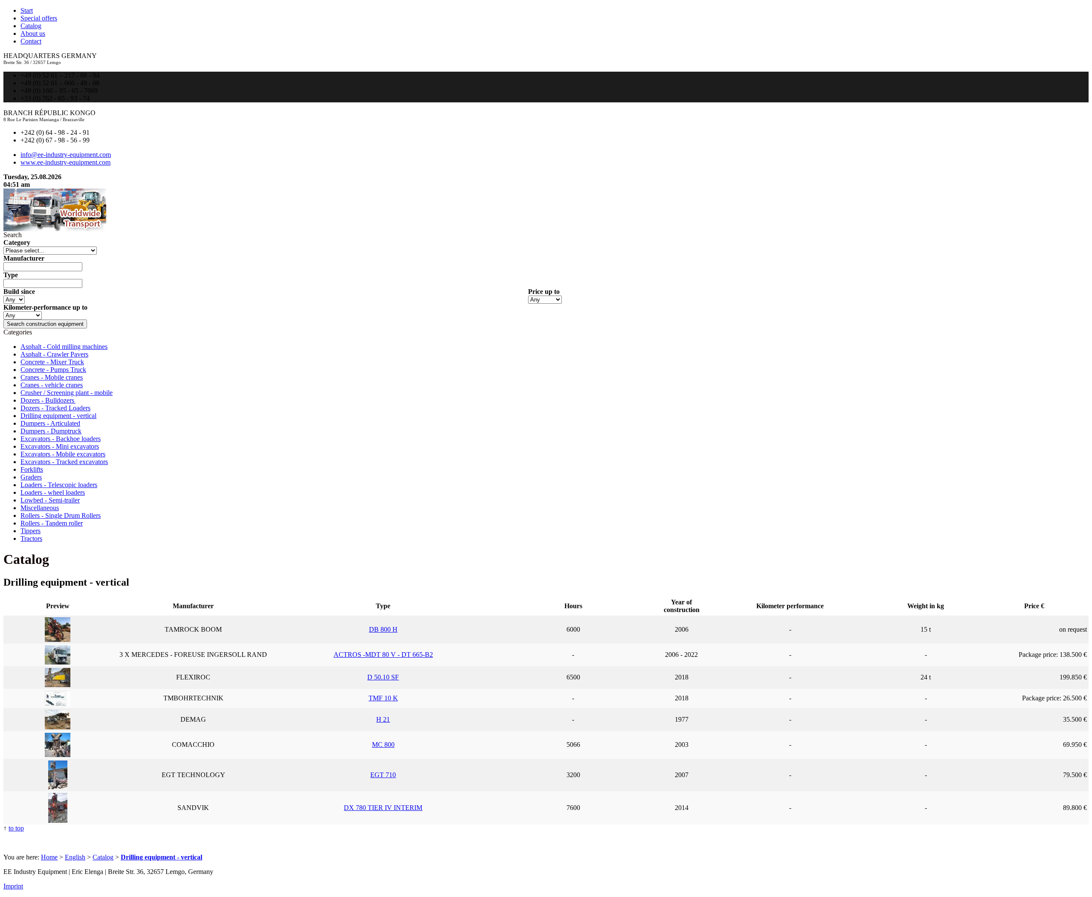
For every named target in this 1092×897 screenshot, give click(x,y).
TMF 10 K (383, 698)
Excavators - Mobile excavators (62, 454)
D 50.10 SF (383, 677)
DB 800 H (383, 629)
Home (49, 857)
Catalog (30, 25)
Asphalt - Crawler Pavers (54, 354)
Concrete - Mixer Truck (52, 362)
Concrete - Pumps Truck (53, 369)
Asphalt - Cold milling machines (63, 346)
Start (26, 10)
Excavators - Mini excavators (59, 446)
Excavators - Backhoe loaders (60, 438)
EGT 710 (383, 774)
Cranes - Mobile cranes (51, 377)
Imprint (13, 886)
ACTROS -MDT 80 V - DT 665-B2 (383, 654)
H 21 (383, 719)
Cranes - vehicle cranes (51, 385)
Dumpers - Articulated (50, 423)
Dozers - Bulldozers (48, 400)
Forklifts (31, 469)
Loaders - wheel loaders (52, 492)
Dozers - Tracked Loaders (55, 408)
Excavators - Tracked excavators (64, 461)
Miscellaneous (39, 507)
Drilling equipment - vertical (58, 415)
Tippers (30, 530)
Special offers (38, 18)
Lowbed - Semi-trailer (50, 500)
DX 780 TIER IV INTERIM (383, 807)
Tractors (31, 538)
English (75, 857)
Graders (31, 477)
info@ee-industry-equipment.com (65, 154)
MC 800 (383, 744)
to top (16, 828)
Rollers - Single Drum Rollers (60, 515)
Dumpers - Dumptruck (50, 431)
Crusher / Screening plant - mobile (66, 392)
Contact (30, 41)
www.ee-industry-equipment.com (65, 162)
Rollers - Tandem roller (51, 523)
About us (32, 33)
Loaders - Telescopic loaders (58, 484)
